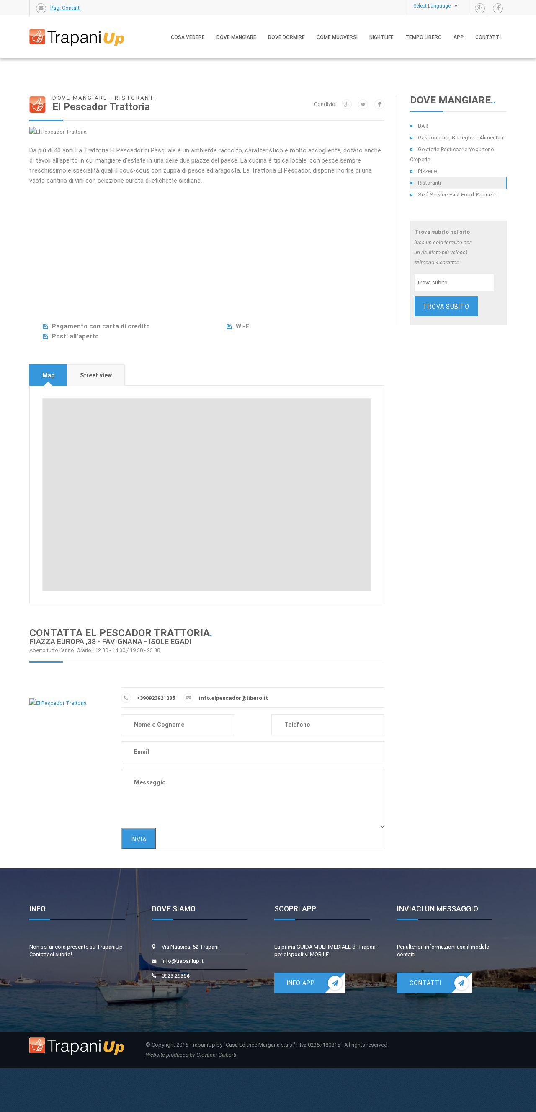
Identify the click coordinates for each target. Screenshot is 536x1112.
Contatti (488, 37)
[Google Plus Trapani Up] (480, 8)
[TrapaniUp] (76, 28)
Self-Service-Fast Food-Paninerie (457, 194)
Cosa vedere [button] (188, 37)
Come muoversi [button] (337, 37)
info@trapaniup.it (183, 961)
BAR (423, 126)
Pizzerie (427, 171)
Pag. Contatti (65, 8)
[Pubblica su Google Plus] (347, 104)
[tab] (48, 375)
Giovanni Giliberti (216, 1055)
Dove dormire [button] (286, 37)
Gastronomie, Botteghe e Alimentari (460, 137)
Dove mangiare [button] (236, 37)
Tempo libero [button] (423, 37)
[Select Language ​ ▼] (463, 5)
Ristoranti (429, 183)
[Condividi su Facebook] (379, 104)
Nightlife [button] (381, 37)
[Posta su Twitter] (363, 104)
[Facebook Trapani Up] (498, 8)
